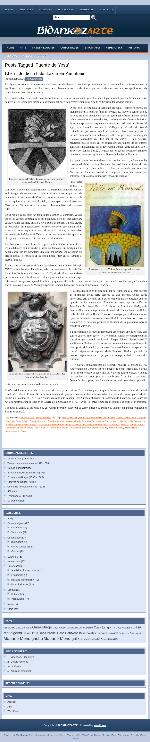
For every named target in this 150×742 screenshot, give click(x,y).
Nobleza (125, 424)
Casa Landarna (86, 627)
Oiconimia (16, 527)
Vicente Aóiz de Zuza (16, 431)
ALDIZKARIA (45, 9)
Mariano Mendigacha (22, 579)
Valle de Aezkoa (115, 428)
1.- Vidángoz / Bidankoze (20, 656)
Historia (134, 47)
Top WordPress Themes (114, 735)
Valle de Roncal (131, 428)
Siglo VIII (94, 428)
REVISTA (8, 9)
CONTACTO (106, 9)
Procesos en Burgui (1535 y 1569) (25, 477)
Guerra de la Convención (104, 421)
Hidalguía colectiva (136, 421)
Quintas (15, 551)
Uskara (15, 594)
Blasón (111, 417)
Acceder (11, 701)
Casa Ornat (30, 633)
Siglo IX (85, 428)
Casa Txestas (87, 633)
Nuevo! (27, 56)
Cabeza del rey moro (126, 417)
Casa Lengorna (104, 627)
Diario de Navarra (107, 633)
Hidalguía (121, 421)
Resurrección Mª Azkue (94, 639)
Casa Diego (42, 627)
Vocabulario (17, 598)
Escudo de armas (38, 421)
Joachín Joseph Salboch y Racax (22, 424)
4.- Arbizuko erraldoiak (19, 670)
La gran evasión (16, 500)
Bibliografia (17, 541)
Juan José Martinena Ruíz (51, 424)
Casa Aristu (9, 627)
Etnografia (92, 47)
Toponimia (16, 532)
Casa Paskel (47, 632)
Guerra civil (135, 633)
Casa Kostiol (59, 627)
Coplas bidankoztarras (19, 467)
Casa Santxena (68, 632)
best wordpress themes (44, 735)
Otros (42, 56)
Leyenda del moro (73, 424)
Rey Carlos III (41, 428)
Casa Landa (72, 627)
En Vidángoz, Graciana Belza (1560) (26, 472)
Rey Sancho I (74, 428)
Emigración (17, 574)
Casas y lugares (43, 47)
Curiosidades (70, 47)
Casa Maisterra (124, 627)
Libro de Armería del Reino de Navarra (101, 424)
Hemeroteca (114, 47)
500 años (12, 491)
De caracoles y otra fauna (21, 458)
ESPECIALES (26, 9)
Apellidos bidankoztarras (24, 570)
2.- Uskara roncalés (17, 661)
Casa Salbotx (22, 421)
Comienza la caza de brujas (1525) (26, 486)
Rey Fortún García (58, 428)
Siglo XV (103, 428)
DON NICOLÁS (65, 9)
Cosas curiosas (27, 417)
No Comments (34, 79)
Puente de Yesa (137, 424)
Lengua (12, 56)
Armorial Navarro (70, 417)
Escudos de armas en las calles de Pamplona (69, 421)
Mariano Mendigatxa (63, 638)
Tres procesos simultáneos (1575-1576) (28, 463)
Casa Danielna (24, 627)
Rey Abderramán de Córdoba (19, 428)
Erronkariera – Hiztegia (19, 495)
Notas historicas (43, 417)
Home (10, 47)
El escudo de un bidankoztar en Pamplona (44, 73)
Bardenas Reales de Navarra (93, 417)
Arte (23, 47)
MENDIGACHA (86, 9)
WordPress (13, 711)
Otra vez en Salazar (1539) (21, 481)
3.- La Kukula (14, 666)
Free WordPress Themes (89, 735)
